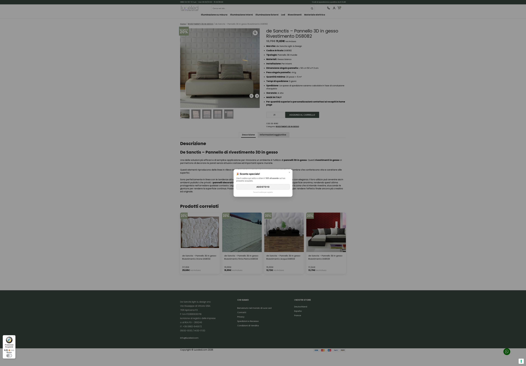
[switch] (9, 355)
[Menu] (13, 336)
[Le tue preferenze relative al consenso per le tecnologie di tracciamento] (521, 361)
